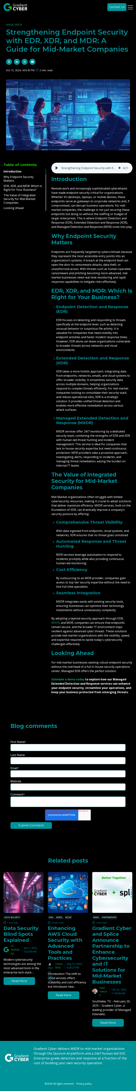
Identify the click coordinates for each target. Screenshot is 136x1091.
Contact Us (117, 7)
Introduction (12, 171)
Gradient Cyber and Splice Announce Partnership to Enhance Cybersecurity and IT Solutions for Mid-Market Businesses (111, 955)
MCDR (68, 917)
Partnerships (109, 917)
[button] (56, 168)
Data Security (12, 917)
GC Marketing (15, 949)
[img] (119, 168)
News (96, 917)
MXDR (9, 24)
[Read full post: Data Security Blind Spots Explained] (24, 892)
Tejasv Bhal (59, 965)
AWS (51, 917)
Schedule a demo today (67, 679)
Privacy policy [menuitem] (84, 1083)
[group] (91, 168)
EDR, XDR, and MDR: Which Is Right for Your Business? (23, 188)
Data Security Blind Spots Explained (21, 934)
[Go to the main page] (15, 7)
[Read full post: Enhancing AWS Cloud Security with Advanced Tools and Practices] (68, 892)
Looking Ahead (14, 208)
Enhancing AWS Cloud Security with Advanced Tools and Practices (65, 943)
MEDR (18, 24)
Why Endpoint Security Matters (18, 179)
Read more (19, 981)
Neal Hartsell (103, 991)
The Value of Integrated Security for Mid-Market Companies (19, 199)
